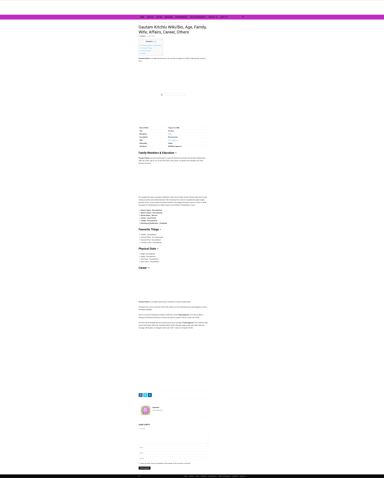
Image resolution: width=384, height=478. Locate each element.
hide (154, 41)
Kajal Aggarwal (173, 140)
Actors (159, 17)
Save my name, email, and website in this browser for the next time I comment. (166, 463)
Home (142, 17)
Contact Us (213, 17)
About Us (224, 17)
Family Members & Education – (151, 45)
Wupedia (143, 36)
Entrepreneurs (181, 17)
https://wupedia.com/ (157, 410)
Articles (150, 17)
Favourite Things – (146, 48)
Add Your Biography (198, 17)
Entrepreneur (148, 22)
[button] (243, 17)
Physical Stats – (146, 51)
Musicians (169, 17)
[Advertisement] (173, 79)
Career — (144, 53)
